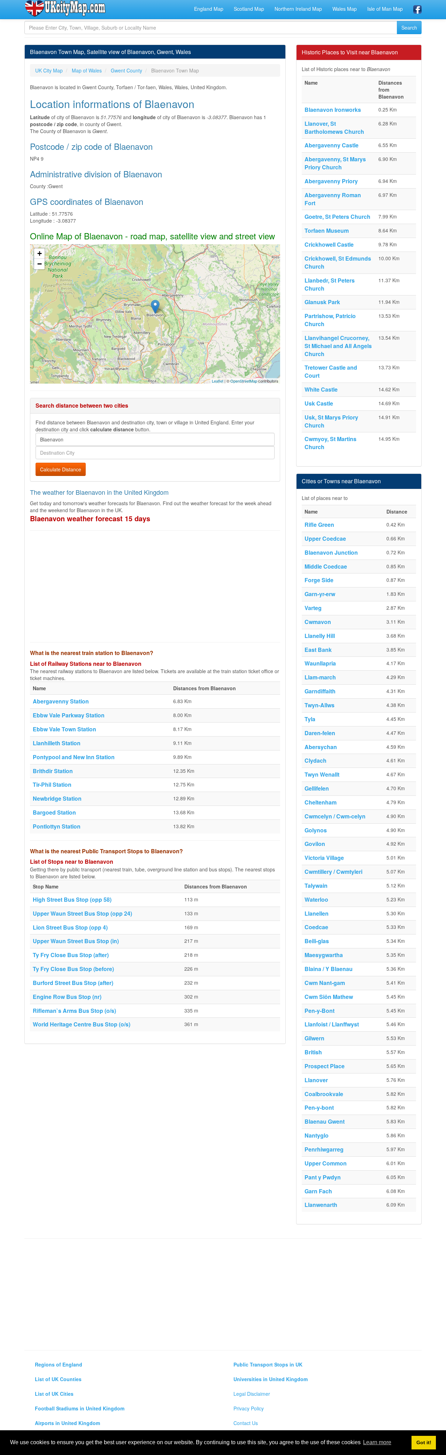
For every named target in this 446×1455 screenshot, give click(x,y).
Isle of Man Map (385, 8)
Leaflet (217, 381)
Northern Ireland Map (298, 8)
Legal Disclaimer (251, 1393)
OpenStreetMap (243, 381)
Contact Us (245, 1422)
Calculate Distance (60, 469)
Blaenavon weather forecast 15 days (90, 518)
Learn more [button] (377, 1442)
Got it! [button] (423, 1442)
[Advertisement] (155, 586)
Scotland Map (249, 8)
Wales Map (344, 8)
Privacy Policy (248, 1408)
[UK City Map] (65, 8)
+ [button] (39, 253)
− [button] (39, 264)
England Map (208, 8)
